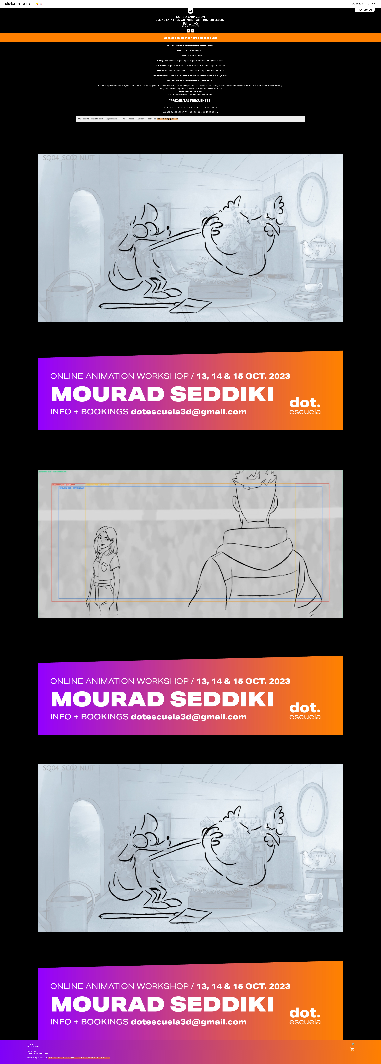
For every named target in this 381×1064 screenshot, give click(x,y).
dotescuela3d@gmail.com (167, 119)
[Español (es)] (37, 4)
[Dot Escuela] (17, 4)
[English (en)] (40, 4)
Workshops (357, 3)
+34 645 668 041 (364, 10)
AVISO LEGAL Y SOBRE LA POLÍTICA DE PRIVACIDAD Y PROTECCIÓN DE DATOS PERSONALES (79, 1058)
